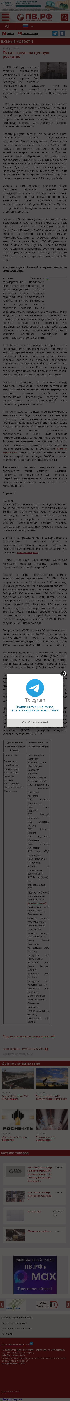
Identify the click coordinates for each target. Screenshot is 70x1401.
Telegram (35, 700)
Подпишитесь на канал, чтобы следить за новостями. (35, 708)
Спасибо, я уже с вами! (35, 722)
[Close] (63, 673)
